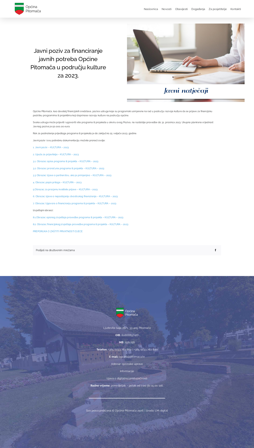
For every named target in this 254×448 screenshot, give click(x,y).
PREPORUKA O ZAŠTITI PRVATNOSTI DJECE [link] (58, 231)
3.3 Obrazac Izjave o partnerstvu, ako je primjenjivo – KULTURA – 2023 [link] (72, 175)
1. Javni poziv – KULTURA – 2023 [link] (51, 147)
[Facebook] (215, 250)
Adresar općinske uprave (127, 363)
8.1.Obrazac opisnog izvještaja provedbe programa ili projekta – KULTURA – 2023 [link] (78, 217)
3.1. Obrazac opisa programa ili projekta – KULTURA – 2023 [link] (65, 161)
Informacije (127, 371)
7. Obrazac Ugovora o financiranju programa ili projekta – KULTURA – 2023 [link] (74, 203)
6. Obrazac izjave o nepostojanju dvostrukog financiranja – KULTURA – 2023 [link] (75, 196)
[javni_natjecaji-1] (186, 24)
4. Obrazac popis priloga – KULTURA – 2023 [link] (57, 182)
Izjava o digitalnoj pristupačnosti (127, 378)
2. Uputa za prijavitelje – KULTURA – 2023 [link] (56, 154)
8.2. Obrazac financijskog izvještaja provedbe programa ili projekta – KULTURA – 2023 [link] (80, 224)
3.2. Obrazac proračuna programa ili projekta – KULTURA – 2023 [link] (68, 168)
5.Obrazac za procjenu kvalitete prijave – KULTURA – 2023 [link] (65, 189)
